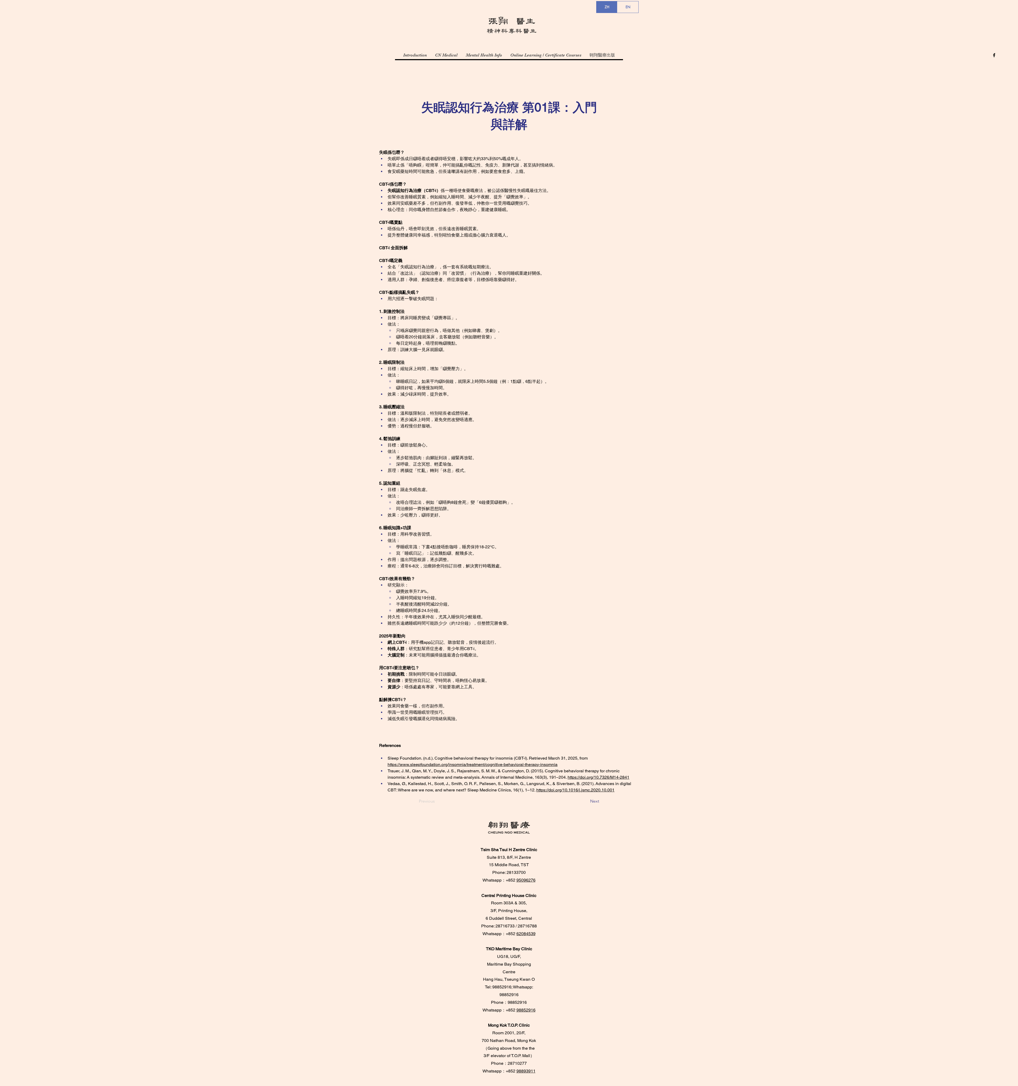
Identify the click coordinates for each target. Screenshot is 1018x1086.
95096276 (526, 880)
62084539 (526, 933)
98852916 (526, 1010)
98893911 (526, 1071)
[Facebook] (994, 55)
